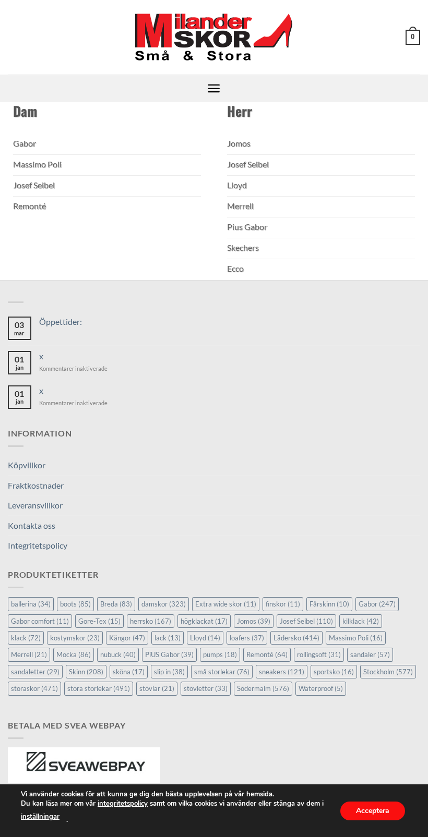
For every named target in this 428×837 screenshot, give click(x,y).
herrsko (150, 621)
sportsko (334, 672)
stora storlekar (98, 688)
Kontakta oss (31, 525)
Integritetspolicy (37, 545)
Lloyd (205, 638)
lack (167, 638)
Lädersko (296, 638)
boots (75, 604)
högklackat (204, 621)
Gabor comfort (40, 621)
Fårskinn (329, 604)
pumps (220, 654)
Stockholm (388, 672)
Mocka (73, 654)
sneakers (281, 672)
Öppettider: (60, 321)
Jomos (253, 621)
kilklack (360, 621)
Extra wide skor (225, 604)
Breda (116, 604)
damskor (163, 604)
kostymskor (75, 638)
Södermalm (263, 688)
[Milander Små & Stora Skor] (214, 38)
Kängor (127, 638)
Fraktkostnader (36, 485)
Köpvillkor (26, 465)
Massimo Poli (356, 638)
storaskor (34, 688)
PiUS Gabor (169, 654)
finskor (283, 604)
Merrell (29, 654)
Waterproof (321, 688)
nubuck (118, 654)
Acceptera (372, 810)
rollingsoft (319, 654)
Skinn (86, 672)
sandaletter (35, 672)
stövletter (206, 688)
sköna (129, 672)
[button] (413, 37)
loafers (247, 638)
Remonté (267, 654)
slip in (169, 672)
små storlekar (221, 672)
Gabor (377, 604)
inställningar (40, 816)
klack (26, 638)
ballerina (31, 604)
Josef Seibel (306, 621)
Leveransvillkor (35, 505)
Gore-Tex (99, 621)
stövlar (156, 688)
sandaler (370, 654)
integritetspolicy (123, 803)
